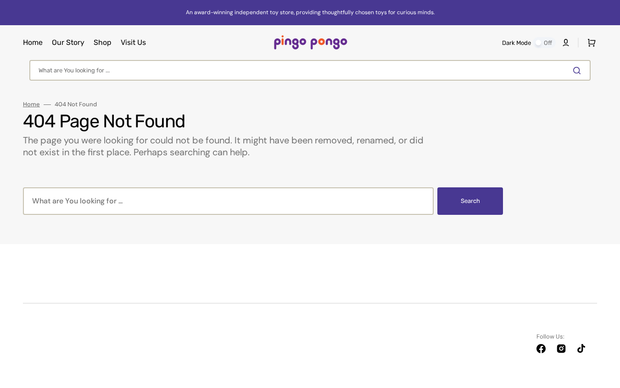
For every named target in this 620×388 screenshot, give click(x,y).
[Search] (579, 70)
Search (470, 200)
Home (31, 104)
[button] (566, 43)
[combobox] (310, 70)
